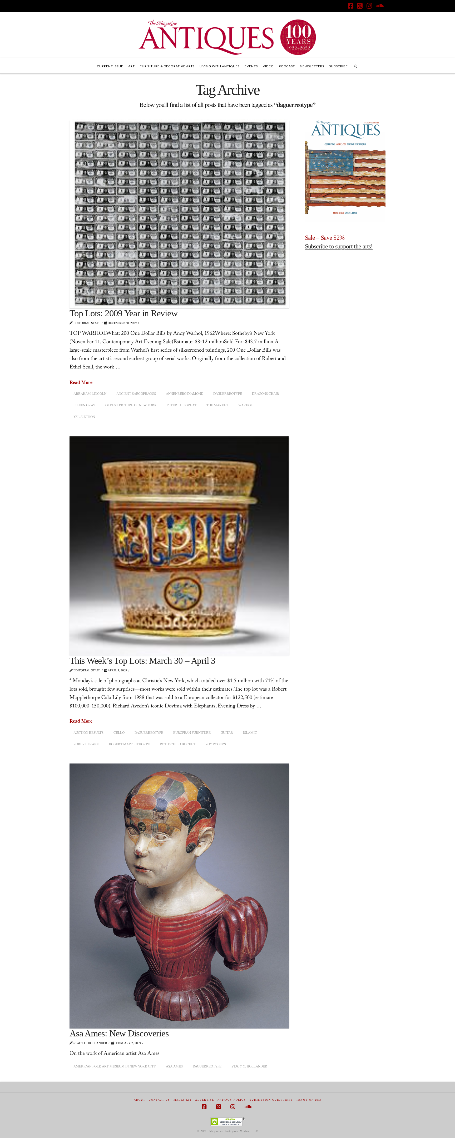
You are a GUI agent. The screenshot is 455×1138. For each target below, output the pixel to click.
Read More (81, 382)
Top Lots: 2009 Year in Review (123, 313)
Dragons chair (265, 393)
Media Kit (183, 1099)
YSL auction (84, 416)
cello (119, 732)
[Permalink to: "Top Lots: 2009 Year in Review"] (179, 213)
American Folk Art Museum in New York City (114, 1066)
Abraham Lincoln (89, 393)
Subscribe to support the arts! (339, 246)
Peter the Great (181, 405)
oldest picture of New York (131, 405)
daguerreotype (227, 393)
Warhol (245, 405)
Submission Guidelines (271, 1099)
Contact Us (159, 1099)
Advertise (204, 1099)
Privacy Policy (231, 1099)
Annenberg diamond (184, 393)
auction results (88, 732)
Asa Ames (174, 1066)
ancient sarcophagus (136, 393)
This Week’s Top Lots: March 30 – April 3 (142, 661)
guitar (227, 732)
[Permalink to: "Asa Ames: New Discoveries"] (179, 896)
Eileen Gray (84, 405)
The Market (217, 405)
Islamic (250, 732)
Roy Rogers (215, 744)
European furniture (192, 732)
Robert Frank (86, 744)
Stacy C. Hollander (249, 1066)
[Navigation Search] (355, 65)
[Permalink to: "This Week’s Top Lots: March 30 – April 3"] (179, 546)
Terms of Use (309, 1099)
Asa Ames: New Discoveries (119, 1033)
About (139, 1099)
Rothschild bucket (177, 744)
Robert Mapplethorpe (129, 744)
